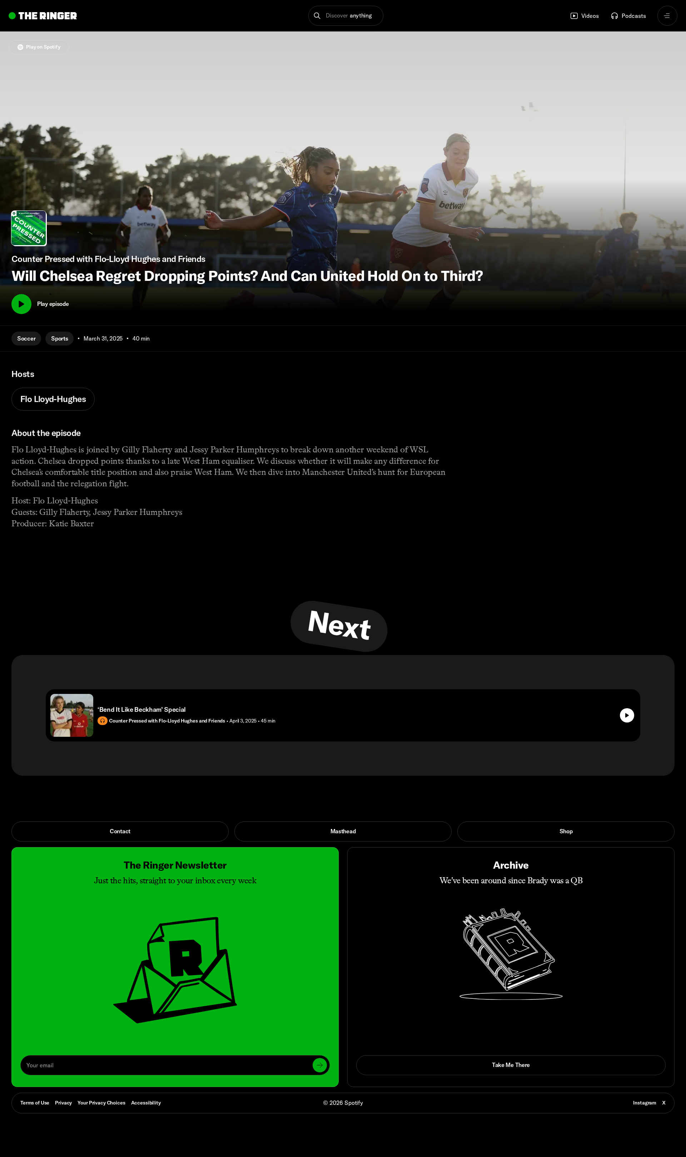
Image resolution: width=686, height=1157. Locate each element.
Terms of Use (34, 1102)
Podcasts (634, 15)
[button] (346, 16)
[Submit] (320, 1065)
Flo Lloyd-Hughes (53, 398)
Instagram (644, 1102)
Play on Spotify (43, 47)
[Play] (21, 304)
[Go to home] (43, 15)
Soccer (26, 338)
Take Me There (511, 1064)
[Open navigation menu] (667, 16)
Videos (590, 15)
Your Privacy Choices (101, 1103)
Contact (120, 831)
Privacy (63, 1102)
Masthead (343, 831)
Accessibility (146, 1102)
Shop (566, 831)
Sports (59, 338)
